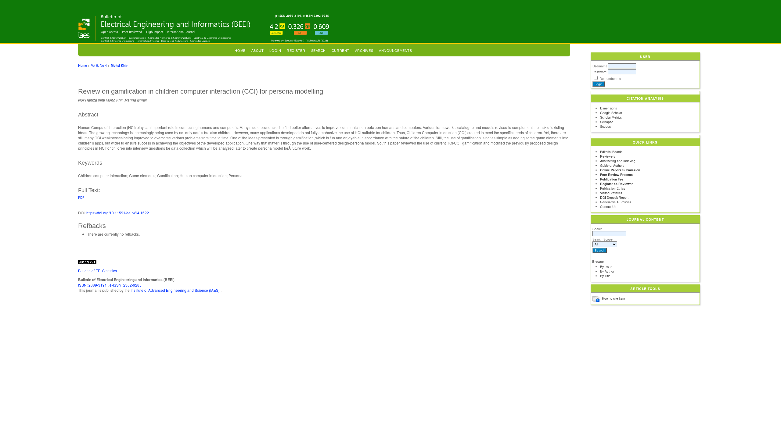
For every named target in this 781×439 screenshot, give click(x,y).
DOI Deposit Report (614, 197)
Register (296, 50)
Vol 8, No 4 (99, 65)
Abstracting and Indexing (617, 161)
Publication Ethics (612, 188)
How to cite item (613, 298)
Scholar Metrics (611, 117)
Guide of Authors (612, 165)
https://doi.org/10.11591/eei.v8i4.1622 (117, 212)
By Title (605, 275)
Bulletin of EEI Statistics (97, 270)
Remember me (610, 78)
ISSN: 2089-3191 (93, 284)
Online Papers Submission (620, 170)
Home (240, 50)
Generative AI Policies (615, 202)
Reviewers (607, 156)
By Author (607, 271)
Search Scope (602, 239)
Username (599, 66)
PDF (81, 197)
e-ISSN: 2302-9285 (126, 284)
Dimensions (608, 108)
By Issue (606, 266)
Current (340, 50)
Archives (364, 50)
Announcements (395, 50)
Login (275, 50)
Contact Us (608, 206)
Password (599, 72)
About (257, 50)
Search (597, 229)
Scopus (605, 126)
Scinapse (606, 122)
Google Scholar (611, 112)
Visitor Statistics (611, 193)
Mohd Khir (119, 65)
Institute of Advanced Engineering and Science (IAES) (176, 290)
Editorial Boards (611, 151)
